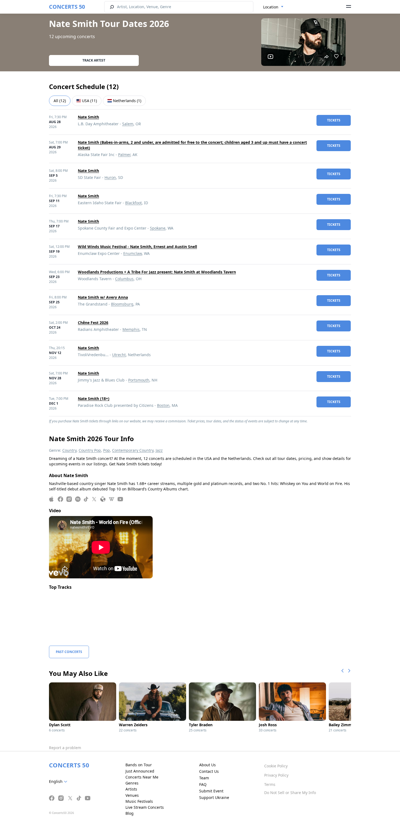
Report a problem (65, 747)
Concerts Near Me (141, 777)
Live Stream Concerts (144, 807)
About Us (207, 764)
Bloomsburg (122, 304)
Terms (269, 784)
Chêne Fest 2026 (93, 322)
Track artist (93, 60)
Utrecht (119, 354)
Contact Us (209, 771)
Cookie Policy (276, 765)
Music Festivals (139, 801)
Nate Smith (88, 117)
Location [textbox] (270, 7)
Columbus (124, 278)
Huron (110, 177)
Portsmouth (138, 380)
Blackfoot (133, 202)
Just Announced (139, 771)
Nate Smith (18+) (93, 398)
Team (204, 777)
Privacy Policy (276, 775)
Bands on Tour (138, 764)
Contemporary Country (132, 450)
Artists (131, 789)
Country (69, 450)
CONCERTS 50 (67, 6)
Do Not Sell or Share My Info (290, 792)
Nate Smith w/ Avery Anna (103, 297)
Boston (163, 405)
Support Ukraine (214, 797)
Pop (106, 450)
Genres (132, 783)
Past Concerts (69, 651)
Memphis (131, 329)
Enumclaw (132, 253)
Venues (132, 795)
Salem (127, 123)
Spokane (157, 228)
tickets (333, 120)
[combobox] (273, 7)
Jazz (159, 450)
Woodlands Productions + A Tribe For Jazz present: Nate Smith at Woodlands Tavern (157, 271)
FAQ (203, 784)
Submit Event (211, 791)
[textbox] (59, 781)
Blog (129, 813)
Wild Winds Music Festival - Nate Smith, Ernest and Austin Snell (137, 246)
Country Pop (90, 450)
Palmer (124, 154)
